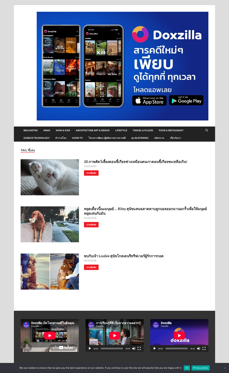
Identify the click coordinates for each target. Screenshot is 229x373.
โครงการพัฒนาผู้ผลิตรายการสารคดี (107, 138)
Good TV (77, 138)
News (46, 130)
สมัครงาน (159, 138)
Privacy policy (200, 367)
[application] (114, 335)
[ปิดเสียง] (133, 348)
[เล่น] (90, 348)
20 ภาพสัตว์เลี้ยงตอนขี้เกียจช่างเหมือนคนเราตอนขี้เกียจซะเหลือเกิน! (135, 161)
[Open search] (206, 130)
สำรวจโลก (60, 138)
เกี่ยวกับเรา (175, 138)
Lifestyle (121, 130)
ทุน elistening (140, 138)
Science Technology (36, 138)
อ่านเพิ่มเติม (90, 172)
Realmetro (30, 130)
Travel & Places (143, 130)
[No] (224, 368)
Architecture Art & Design (93, 130)
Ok (186, 367)
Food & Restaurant (171, 130)
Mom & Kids (63, 130)
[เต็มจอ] (139, 348)
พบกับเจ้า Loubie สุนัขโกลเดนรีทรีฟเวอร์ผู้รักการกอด (124, 256)
